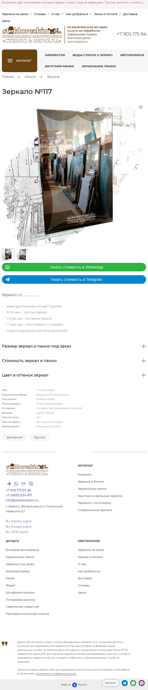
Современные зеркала (95, 510)
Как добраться (77, 14)
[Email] (23, 484)
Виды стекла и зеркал (93, 55)
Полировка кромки (20, 599)
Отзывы (40, 14)
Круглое (39, 437)
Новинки (84, 474)
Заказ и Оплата (105, 14)
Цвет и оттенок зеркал (25, 375)
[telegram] (125, 683)
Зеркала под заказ (20, 564)
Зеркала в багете (91, 481)
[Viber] (31, 484)
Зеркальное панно (99, 66)
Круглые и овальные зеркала (100, 496)
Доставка (130, 14)
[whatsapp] (133, 683)
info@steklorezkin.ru (22, 500)
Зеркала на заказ (91, 550)
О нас (55, 14)
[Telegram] (9, 484)
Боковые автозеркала (22, 550)
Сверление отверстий (22, 606)
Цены (82, 592)
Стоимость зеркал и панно (29, 360)
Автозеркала (132, 55)
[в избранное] (140, 107)
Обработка (55, 55)
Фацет (10, 585)
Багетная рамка (59, 66)
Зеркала (53, 76)
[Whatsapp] (16, 484)
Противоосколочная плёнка (27, 614)
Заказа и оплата (90, 557)
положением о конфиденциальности (56, 673)
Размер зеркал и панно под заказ (36, 346)
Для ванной (15, 437)
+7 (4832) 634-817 (19, 495)
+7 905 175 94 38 (18, 490)
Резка (10, 578)
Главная (8, 76)
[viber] (142, 683)
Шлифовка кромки (20, 592)
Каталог (30, 76)
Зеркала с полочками (94, 503)
